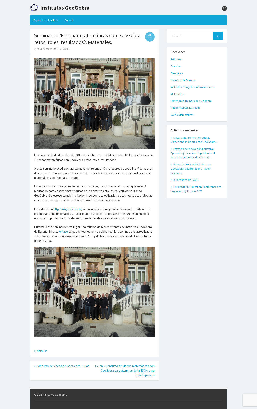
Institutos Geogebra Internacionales (192, 87)
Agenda (69, 20)
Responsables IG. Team (185, 107)
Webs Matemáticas (182, 114)
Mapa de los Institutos (46, 20)
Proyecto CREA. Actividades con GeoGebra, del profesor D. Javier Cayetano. (191, 169)
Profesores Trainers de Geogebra (191, 100)
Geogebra (177, 73)
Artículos (42, 350)
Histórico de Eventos (183, 80)
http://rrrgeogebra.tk (67, 209)
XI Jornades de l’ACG (185, 179)
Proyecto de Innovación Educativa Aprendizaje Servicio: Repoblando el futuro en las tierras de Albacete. (193, 153)
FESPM (65, 48)
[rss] (224, 8)
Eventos (176, 66)
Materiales (177, 94)
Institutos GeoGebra (65, 7)
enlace (63, 231)
